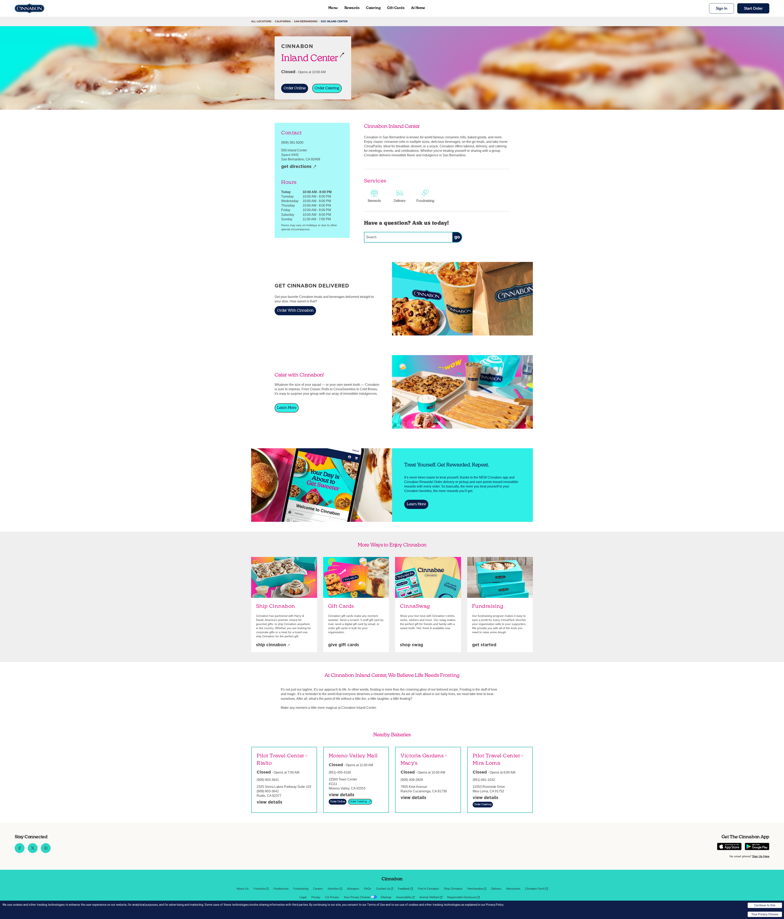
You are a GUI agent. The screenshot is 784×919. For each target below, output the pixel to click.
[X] (33, 852)
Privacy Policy (494, 904)
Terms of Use (376, 904)
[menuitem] (242, 889)
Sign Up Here (760, 856)
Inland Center (309, 58)
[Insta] (46, 852)
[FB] (19, 852)
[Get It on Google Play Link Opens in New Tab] (757, 847)
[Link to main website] (29, 8)
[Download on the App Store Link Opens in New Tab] (729, 847)
